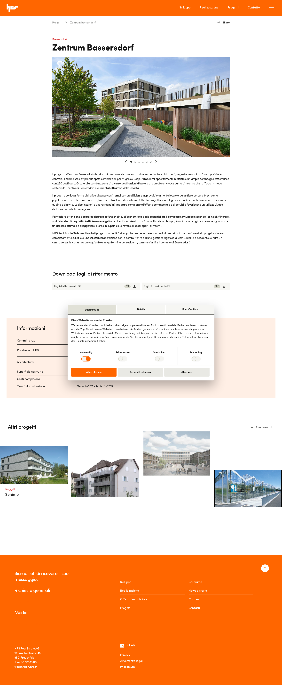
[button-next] (156, 161)
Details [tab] (141, 309)
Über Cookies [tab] (190, 309)
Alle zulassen (94, 372)
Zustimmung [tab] (92, 309)
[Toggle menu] (272, 8)
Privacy (125, 655)
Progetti (233, 7)
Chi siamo (195, 582)
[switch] (122, 359)
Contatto (254, 7)
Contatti (194, 608)
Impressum (127, 667)
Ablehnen (186, 372)
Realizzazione (209, 7)
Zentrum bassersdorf (83, 23)
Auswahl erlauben (140, 372)
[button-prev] (126, 161)
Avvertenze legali (131, 661)
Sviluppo (184, 7)
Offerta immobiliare (134, 599)
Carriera (194, 599)
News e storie (198, 591)
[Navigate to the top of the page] (265, 568)
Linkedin (130, 645)
